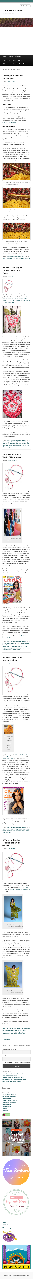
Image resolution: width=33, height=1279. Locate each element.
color (15, 442)
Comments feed (6, 1226)
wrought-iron (21, 1033)
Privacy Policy (6, 60)
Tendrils (4, 1033)
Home (4, 56)
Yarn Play (5, 1110)
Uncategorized (6, 1106)
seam (17, 258)
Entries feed (5, 1224)
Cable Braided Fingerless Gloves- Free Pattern (15, 1074)
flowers (17, 645)
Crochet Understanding (13, 256)
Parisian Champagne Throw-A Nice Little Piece (12, 270)
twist (12, 1033)
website (22, 256)
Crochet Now (18, 643)
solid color (8, 832)
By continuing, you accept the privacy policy (17, 1062)
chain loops (5, 1028)
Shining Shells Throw (8, 759)
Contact (12, 64)
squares (16, 447)
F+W (22, 1028)
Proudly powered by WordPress (21, 1275)
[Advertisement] (16, 41)
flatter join (5, 258)
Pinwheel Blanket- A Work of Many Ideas (11, 456)
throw (20, 447)
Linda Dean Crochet (12, 10)
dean (23, 442)
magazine (18, 445)
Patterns (5, 64)
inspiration (12, 443)
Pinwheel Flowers (7, 649)
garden (26, 1028)
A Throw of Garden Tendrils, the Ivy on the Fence (11, 842)
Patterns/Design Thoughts (14, 440)
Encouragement (6, 1098)
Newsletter (18, 56)
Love (21, 1030)
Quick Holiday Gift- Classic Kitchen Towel (14, 1079)
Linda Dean (14, 646)
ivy (29, 1028)
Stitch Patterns (6, 1104)
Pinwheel (18, 648)
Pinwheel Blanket (25, 648)
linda (24, 443)
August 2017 (10, 442)
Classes (11, 56)
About (14, 60)
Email (4, 1056)
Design (27, 442)
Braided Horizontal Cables (9, 1075)
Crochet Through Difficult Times (11, 1081)
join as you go (11, 258)
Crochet (19, 442)
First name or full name (9, 1049)
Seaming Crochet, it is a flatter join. (12, 77)
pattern (11, 447)
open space (19, 1032)
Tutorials (20, 60)
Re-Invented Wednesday (9, 1102)
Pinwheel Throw (16, 649)
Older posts (6, 1039)
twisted (15, 1033)
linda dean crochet (10, 445)
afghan (4, 442)
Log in (4, 1222)
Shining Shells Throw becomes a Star (12, 658)
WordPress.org (6, 1228)
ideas (20, 645)
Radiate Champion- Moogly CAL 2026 (13, 1077)
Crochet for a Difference (9, 1095)
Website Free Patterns (21, 64)
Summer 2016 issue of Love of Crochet (20, 889)
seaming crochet (23, 258)
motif (23, 445)
